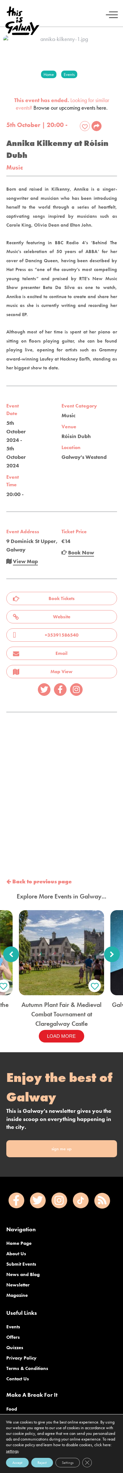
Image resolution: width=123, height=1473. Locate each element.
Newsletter (18, 1285)
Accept (17, 1462)
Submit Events (21, 1264)
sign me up (61, 1149)
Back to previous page (41, 881)
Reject (42, 1462)
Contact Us (17, 1379)
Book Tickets (62, 598)
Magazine (17, 1295)
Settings (67, 1462)
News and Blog (23, 1274)
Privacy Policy (21, 1358)
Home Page (19, 1243)
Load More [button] (61, 1036)
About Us (16, 1254)
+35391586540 (62, 635)
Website (61, 617)
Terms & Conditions (27, 1368)
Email (61, 653)
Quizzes (14, 1347)
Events (13, 1327)
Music (14, 167)
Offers (13, 1337)
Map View (61, 671)
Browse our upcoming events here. (70, 107)
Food (11, 1409)
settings (12, 1451)
